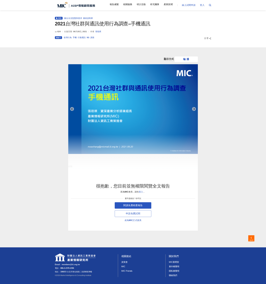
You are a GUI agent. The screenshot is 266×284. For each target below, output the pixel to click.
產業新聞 (168, 4)
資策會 (124, 262)
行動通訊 (82, 37)
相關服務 (127, 4)
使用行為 (68, 37)
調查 (92, 37)
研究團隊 (154, 4)
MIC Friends (126, 271)
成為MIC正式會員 (133, 220)
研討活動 (141, 4)
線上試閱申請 (188, 5)
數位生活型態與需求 (73, 18)
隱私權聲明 (174, 271)
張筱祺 (98, 31)
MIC (123, 266)
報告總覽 (114, 4)
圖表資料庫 (88, 18)
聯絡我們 (173, 275)
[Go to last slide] (72, 109)
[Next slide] (194, 109)
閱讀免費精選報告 (133, 205)
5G (88, 37)
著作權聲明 (174, 266)
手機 (75, 37)
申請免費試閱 (133, 213)
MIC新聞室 (174, 262)
